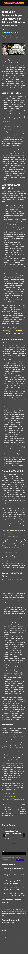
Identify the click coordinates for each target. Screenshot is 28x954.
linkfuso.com (5, 902)
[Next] (24, 835)
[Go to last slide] (4, 835)
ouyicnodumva (6, 25)
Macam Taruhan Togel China (9, 796)
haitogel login (20, 713)
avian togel (19, 317)
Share (18, 33)
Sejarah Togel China (7, 799)
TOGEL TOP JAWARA (10, 465)
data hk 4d (5, 904)
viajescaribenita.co (7, 779)
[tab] (12, 843)
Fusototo (12, 910)
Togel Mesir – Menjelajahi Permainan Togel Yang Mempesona (13, 330)
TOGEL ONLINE (5, 9)
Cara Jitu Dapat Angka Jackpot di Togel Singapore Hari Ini (12, 833)
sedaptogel (5, 930)
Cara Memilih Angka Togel (8, 793)
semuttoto (5, 938)
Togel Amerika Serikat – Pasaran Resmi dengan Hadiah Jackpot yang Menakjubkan (7, 810)
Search (4, 851)
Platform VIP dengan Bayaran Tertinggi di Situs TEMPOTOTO (21, 809)
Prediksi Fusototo (7, 906)
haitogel (5, 565)
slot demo (21, 783)
